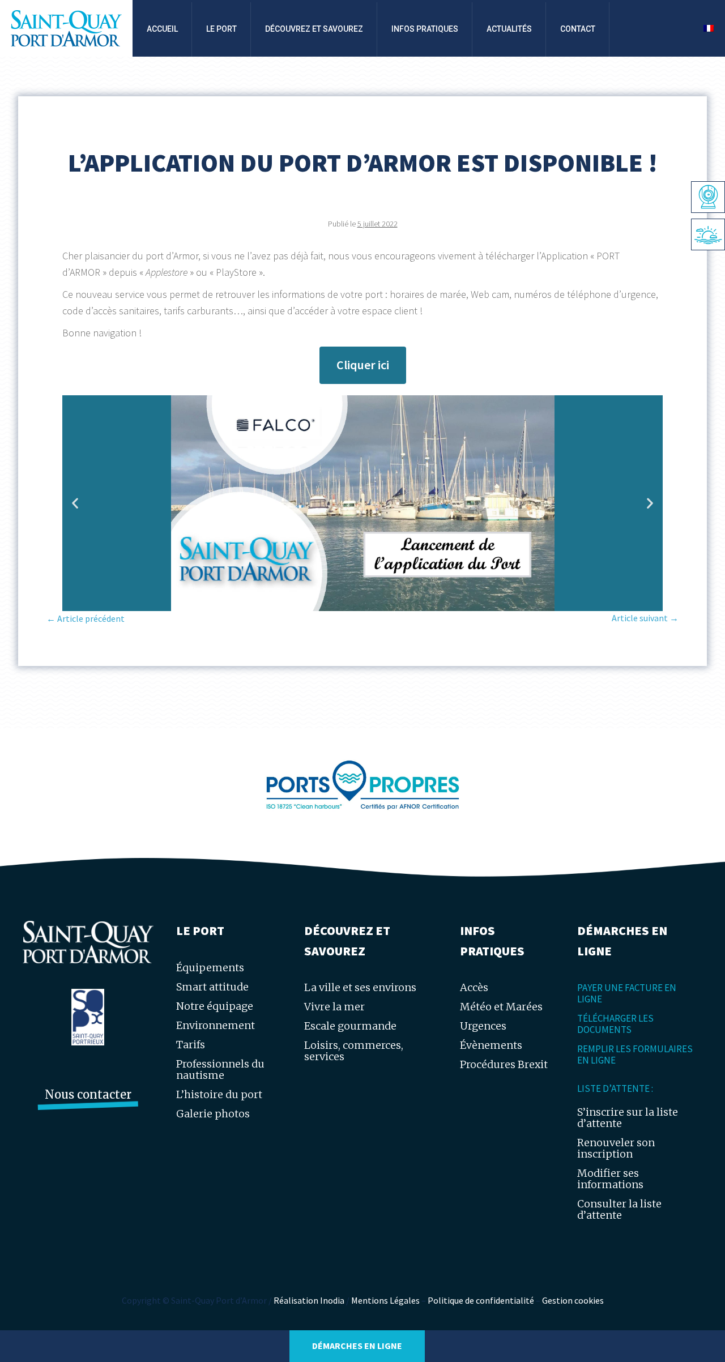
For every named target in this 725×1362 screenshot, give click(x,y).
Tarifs (190, 1044)
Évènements (491, 1045)
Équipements (210, 967)
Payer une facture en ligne (626, 993)
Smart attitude (212, 986)
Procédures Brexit (504, 1064)
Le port (221, 28)
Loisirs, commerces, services (353, 1051)
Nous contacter (88, 1094)
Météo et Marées (501, 1006)
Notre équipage (214, 1006)
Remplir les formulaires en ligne (635, 1054)
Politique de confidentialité (481, 1300)
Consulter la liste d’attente (619, 1209)
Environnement (215, 1025)
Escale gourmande (350, 1025)
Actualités (509, 28)
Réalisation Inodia (309, 1300)
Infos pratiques (424, 28)
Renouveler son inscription (616, 1148)
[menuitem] (708, 28)
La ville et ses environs (360, 987)
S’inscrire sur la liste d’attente (627, 1117)
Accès (474, 987)
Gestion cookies (573, 1300)
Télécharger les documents (615, 1024)
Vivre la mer (334, 1006)
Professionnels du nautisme (220, 1069)
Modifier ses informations (610, 1179)
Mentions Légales (385, 1300)
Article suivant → (645, 618)
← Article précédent (85, 618)
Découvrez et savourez (314, 28)
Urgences (483, 1025)
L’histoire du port (219, 1094)
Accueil (162, 28)
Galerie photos (213, 1113)
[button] (75, 503)
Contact (577, 28)
